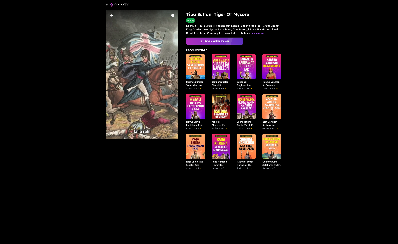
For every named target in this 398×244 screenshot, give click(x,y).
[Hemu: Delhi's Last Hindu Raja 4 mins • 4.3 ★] (194, 106)
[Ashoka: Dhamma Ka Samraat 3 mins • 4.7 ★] (220, 106)
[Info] (173, 15)
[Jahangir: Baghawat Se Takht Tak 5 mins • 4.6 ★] (245, 66)
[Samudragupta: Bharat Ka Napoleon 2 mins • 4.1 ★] (220, 66)
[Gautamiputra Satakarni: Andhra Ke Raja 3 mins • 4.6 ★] (270, 146)
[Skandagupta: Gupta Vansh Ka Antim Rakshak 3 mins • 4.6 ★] (245, 106)
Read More (258, 33)
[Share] (111, 15)
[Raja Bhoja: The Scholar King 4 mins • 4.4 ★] (194, 146)
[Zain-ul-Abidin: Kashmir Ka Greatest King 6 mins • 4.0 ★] (270, 106)
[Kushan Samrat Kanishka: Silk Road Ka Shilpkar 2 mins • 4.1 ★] (245, 146)
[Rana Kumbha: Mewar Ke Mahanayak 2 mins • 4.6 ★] (220, 146)
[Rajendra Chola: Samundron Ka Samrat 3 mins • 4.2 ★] (194, 66)
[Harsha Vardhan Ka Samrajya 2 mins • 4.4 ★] (270, 66)
